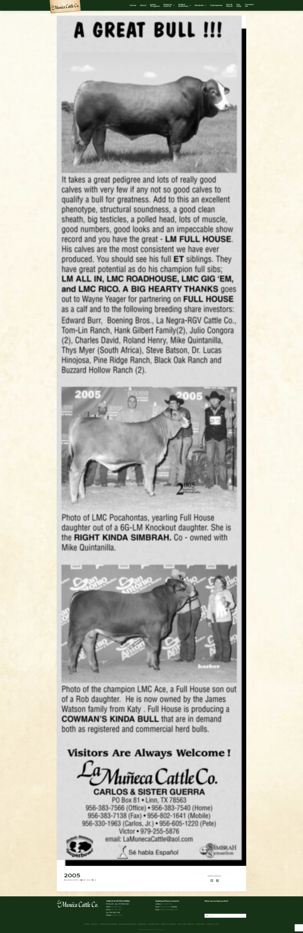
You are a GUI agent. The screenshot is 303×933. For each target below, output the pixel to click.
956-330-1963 (166, 904)
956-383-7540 (116, 910)
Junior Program (108, 924)
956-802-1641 (117, 915)
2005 (94, 880)
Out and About (186, 924)
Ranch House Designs (156, 929)
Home (87, 924)
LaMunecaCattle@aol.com (169, 910)
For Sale (200, 924)
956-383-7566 (116, 907)
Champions (154, 924)
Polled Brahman (127, 924)
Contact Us (212, 924)
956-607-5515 (165, 907)
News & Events (169, 924)
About (94, 924)
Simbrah (142, 924)
